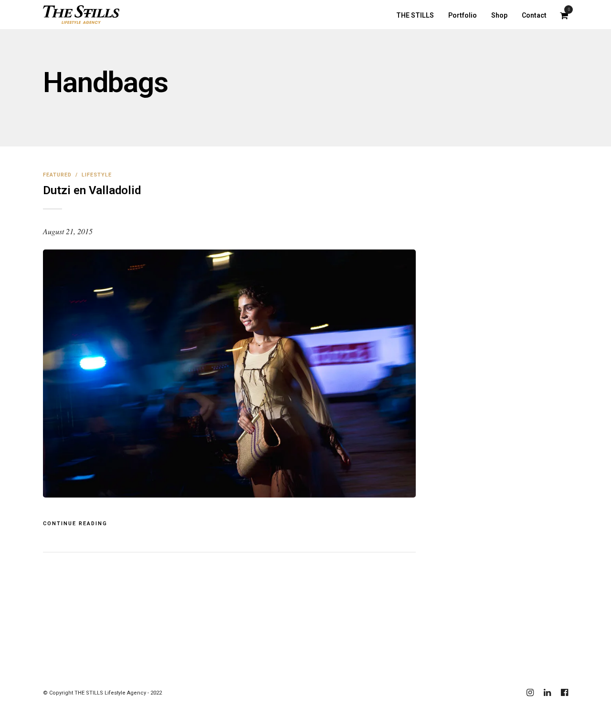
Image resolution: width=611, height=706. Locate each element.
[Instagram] (530, 692)
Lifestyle (97, 175)
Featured (57, 175)
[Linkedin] (547, 692)
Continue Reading (75, 523)
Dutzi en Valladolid (92, 190)
